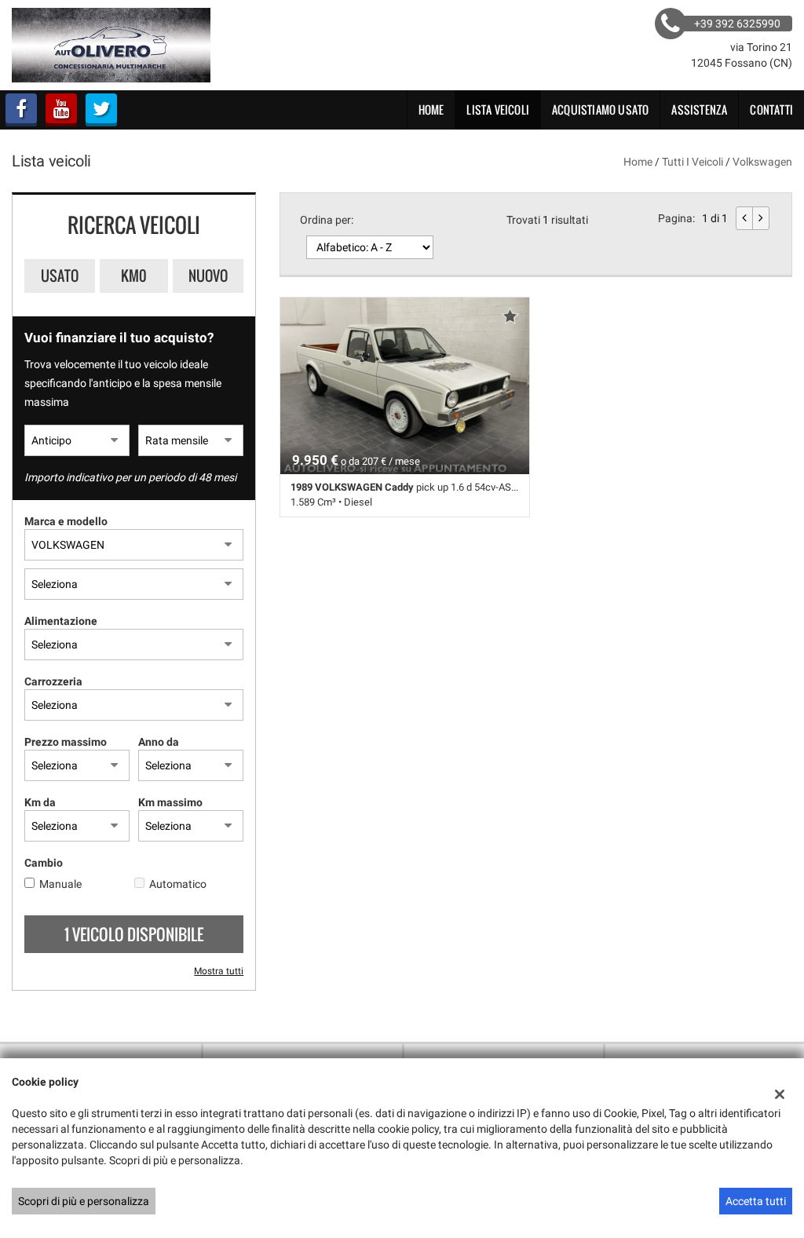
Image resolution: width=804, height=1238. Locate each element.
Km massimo (170, 802)
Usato (60, 275)
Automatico (178, 884)
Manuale (60, 884)
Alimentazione (60, 621)
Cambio (43, 862)
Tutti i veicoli (692, 161)
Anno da (158, 742)
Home (431, 109)
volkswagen (762, 161)
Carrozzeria (53, 681)
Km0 (134, 275)
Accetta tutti (755, 1201)
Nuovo (208, 275)
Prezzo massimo (65, 742)
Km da (40, 802)
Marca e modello (66, 521)
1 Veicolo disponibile (133, 934)
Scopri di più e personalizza (83, 1201)
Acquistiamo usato (600, 109)
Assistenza (699, 109)
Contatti (771, 109)
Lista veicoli (497, 109)
